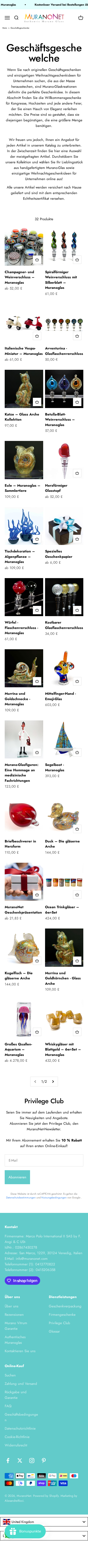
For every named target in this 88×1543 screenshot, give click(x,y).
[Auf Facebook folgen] (8, 1460)
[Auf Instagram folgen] (32, 1460)
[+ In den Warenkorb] (37, 259)
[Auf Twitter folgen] (20, 1460)
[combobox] (44, 1521)
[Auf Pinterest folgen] (44, 1460)
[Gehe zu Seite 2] (53, 1081)
